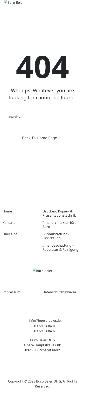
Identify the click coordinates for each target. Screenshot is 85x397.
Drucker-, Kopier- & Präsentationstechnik (59, 213)
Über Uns (9, 234)
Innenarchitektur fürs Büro (59, 225)
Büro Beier (44, 381)
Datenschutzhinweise (59, 292)
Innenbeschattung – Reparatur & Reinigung (60, 247)
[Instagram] (48, 362)
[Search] (76, 116)
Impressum (11, 292)
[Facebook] (37, 362)
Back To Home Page (39, 137)
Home (7, 211)
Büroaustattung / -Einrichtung (56, 236)
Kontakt (8, 223)
